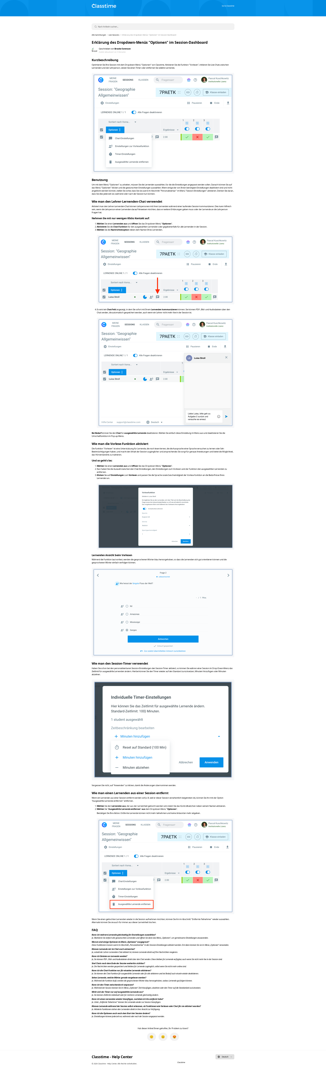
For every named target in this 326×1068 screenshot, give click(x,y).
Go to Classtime (228, 6)
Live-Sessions (114, 35)
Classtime (181, 1062)
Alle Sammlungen (99, 35)
